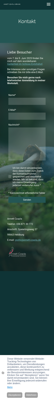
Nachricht (14, 124)
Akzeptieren (14, 395)
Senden (27, 199)
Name (12, 95)
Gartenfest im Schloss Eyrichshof (24, 64)
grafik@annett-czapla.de (28, 240)
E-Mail (12, 110)
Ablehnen (31, 395)
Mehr (10, 387)
